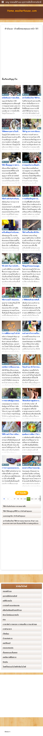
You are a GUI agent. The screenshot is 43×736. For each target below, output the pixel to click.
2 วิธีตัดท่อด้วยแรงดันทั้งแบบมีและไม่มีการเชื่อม (31, 300)
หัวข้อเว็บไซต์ (21, 586)
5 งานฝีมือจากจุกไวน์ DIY (11, 333)
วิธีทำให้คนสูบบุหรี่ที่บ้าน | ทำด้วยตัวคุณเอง (17, 511)
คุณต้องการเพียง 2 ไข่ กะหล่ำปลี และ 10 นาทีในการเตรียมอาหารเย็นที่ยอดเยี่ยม (31, 434)
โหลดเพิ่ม (23, 493)
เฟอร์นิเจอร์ (6, 643)
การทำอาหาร (7, 629)
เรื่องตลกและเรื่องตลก (10, 653)
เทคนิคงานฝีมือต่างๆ (9, 657)
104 (39, 499)
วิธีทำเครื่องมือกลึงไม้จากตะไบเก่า (31, 232)
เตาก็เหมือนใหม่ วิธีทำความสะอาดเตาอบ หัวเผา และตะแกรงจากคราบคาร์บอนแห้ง (31, 98)
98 (18, 499)
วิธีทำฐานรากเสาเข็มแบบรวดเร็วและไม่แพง (31, 131)
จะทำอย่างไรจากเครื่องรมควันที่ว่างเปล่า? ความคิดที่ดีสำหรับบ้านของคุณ (31, 333)
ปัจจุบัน (5, 662)
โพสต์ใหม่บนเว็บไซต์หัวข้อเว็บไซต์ (14, 667)
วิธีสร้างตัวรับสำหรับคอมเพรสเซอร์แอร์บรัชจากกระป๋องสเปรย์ (11, 199)
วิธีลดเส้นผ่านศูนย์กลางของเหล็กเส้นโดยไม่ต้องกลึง (31, 401)
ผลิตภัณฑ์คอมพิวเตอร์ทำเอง (12, 610)
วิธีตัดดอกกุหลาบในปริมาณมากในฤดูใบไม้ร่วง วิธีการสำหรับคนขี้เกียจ (11, 131)
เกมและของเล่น (8, 648)
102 (32, 499)
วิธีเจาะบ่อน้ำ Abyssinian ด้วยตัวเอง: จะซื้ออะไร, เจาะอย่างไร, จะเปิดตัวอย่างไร (11, 300)
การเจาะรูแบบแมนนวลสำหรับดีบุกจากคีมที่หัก (11, 468)
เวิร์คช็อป (6, 634)
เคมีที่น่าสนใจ (7, 601)
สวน (4, 619)
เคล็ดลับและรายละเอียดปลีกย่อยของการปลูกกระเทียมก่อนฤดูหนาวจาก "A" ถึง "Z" (11, 98)
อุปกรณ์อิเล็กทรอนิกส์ (10, 596)
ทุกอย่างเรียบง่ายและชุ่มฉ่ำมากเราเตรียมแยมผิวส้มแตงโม (31, 468)
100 (25, 499)
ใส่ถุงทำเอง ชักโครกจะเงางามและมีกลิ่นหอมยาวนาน (31, 367)
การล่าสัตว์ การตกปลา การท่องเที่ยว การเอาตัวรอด (20, 624)
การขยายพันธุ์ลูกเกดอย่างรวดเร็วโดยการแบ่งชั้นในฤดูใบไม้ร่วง (11, 401)
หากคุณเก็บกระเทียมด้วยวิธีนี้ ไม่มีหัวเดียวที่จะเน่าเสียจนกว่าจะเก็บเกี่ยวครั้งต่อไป (31, 165)
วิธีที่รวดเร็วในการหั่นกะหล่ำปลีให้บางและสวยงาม (11, 434)
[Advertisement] (21, 51)
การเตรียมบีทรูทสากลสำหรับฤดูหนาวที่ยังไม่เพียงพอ (31, 199)
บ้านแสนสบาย (7, 638)
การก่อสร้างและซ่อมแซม (11, 605)
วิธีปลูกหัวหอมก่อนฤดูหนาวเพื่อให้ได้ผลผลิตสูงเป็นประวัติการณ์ (31, 266)
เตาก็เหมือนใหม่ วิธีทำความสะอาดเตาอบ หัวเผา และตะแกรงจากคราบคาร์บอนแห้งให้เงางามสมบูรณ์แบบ (20, 522)
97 (15, 499)
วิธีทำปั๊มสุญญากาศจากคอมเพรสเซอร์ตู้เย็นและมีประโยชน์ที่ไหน (11, 165)
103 (36, 499)
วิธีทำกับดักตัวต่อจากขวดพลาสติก (14, 506)
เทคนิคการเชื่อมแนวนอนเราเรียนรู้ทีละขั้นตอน (11, 367)
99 (21, 499)
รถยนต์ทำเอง (7, 591)
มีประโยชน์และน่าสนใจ (11, 615)
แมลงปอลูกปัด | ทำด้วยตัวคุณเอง (14, 516)
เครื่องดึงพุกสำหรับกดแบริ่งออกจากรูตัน (11, 232)
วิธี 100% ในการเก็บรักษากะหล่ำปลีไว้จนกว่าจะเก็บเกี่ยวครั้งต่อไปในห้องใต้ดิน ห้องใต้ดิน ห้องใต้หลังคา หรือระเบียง (11, 266)
